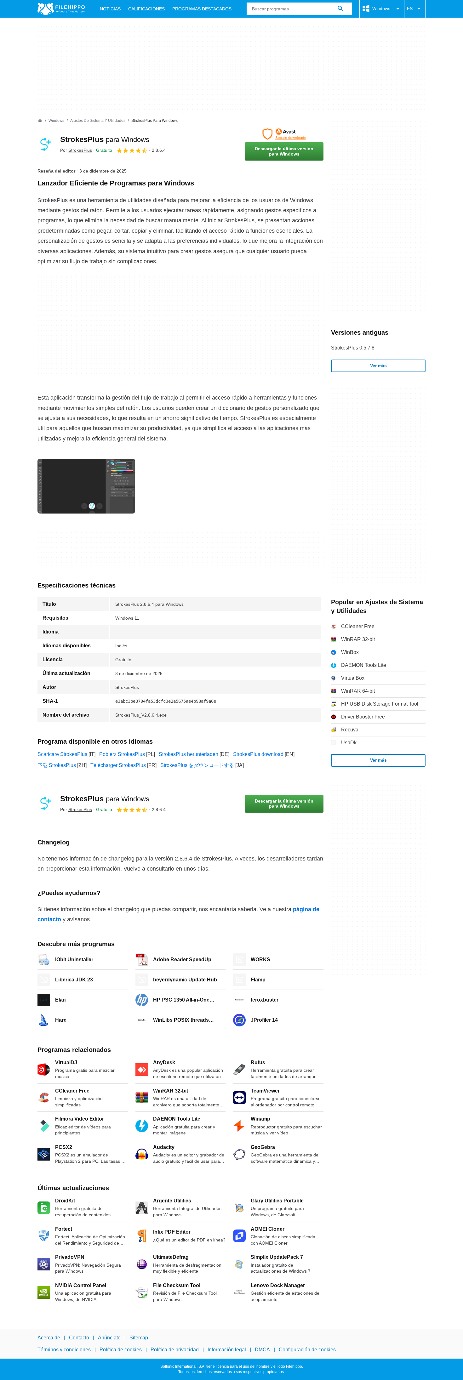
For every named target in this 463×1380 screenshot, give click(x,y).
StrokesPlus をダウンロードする (197, 765)
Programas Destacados (202, 8)
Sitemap (138, 1337)
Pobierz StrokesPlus (122, 754)
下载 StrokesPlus (56, 765)
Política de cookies (121, 1349)
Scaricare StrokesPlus (62, 754)
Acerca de (48, 1337)
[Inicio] (40, 120)
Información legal (227, 1349)
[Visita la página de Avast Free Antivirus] (284, 134)
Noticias (110, 8)
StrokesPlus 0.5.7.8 (352, 347)
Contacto (79, 1337)
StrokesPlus (104, 139)
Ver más (378, 365)
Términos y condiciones (64, 1349)
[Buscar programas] (340, 9)
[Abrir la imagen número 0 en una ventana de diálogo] (86, 486)
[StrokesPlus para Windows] (45, 144)
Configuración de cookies (307, 1349)
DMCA (262, 1349)
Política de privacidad (175, 1349)
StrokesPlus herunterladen (188, 754)
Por (76, 150)
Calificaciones (146, 8)
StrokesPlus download (258, 754)
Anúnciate (109, 1337)
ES (410, 8)
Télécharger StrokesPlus (118, 765)
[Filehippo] (61, 9)
